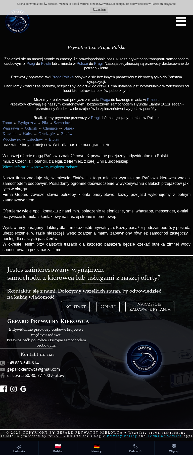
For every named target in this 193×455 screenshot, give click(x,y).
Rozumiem (99, 9)
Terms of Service (165, 436)
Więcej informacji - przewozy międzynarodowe (40, 167)
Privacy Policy (122, 436)
